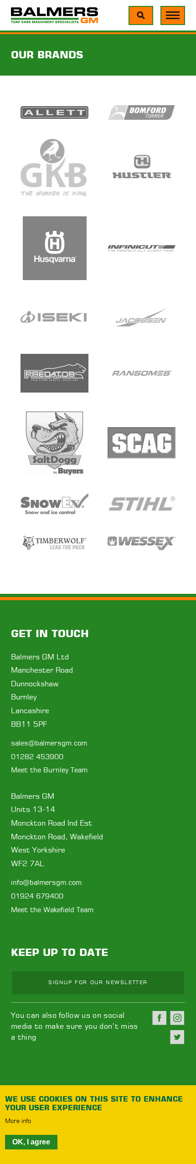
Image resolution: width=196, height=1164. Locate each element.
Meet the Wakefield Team (52, 910)
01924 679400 (37, 896)
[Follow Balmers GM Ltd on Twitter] (177, 1037)
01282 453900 (37, 757)
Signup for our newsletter (98, 982)
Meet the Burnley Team (49, 770)
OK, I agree (31, 1142)
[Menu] (141, 15)
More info (18, 1121)
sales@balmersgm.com (49, 743)
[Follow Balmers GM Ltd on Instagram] (177, 1018)
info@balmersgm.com (46, 882)
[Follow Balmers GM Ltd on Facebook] (159, 1018)
